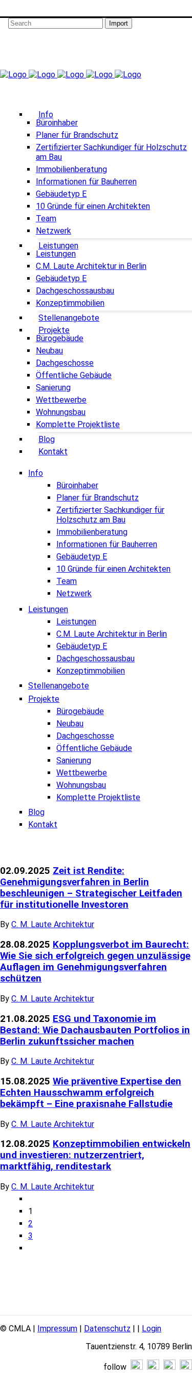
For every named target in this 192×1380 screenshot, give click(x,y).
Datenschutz (107, 1328)
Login (151, 1328)
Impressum (57, 1328)
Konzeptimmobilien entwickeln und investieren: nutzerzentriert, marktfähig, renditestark (95, 1155)
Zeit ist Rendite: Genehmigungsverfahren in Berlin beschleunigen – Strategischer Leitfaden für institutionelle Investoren (91, 887)
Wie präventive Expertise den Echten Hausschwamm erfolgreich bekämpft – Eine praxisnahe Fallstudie (90, 1093)
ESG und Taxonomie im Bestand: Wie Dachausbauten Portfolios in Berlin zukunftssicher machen (95, 1030)
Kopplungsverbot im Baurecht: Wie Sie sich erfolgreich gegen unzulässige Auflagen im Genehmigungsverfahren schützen (95, 961)
